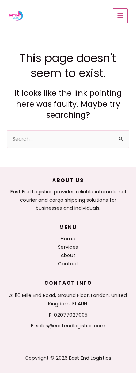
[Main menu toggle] (120, 15)
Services (68, 247)
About (68, 255)
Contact (68, 263)
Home (68, 238)
